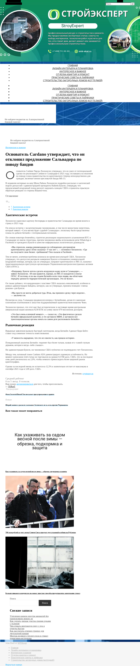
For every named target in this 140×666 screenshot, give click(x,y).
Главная (73, 65)
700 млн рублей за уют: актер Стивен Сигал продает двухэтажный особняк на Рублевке (40, 532)
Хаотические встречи (21, 207)
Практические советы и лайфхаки (73, 77)
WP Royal (22, 643)
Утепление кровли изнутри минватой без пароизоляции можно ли (29, 617)
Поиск (13, 598)
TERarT (11, 386)
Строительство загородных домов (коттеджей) (73, 80)
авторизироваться (25, 384)
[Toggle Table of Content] (7, 202)
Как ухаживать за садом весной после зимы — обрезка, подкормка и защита (36, 471)
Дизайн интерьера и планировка (72, 68)
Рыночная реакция (20, 209)
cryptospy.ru (88, 373)
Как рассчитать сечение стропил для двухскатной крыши (27, 632)
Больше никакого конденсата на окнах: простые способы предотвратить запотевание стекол (42, 593)
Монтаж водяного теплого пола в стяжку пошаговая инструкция (29, 637)
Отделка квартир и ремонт (73, 74)
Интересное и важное (72, 71)
